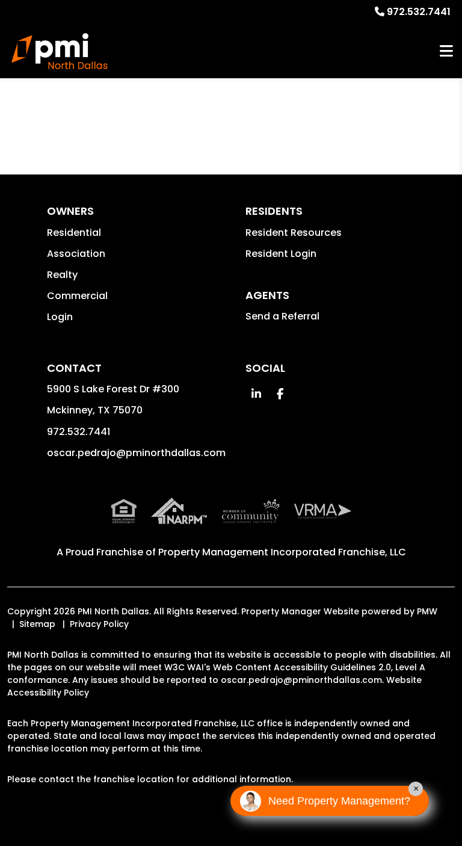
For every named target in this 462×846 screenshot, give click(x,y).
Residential (74, 232)
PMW (427, 611)
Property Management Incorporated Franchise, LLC (282, 552)
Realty (62, 275)
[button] (255, 393)
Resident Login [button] (280, 254)
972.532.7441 (419, 12)
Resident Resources (293, 232)
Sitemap (37, 624)
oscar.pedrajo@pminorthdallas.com (136, 453)
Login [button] (60, 317)
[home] (59, 51)
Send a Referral (282, 316)
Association (76, 254)
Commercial (77, 296)
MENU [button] (446, 51)
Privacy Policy (99, 624)
